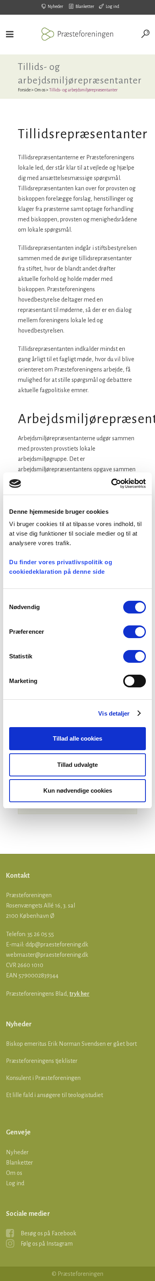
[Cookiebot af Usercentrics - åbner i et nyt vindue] (111, 483)
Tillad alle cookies (77, 738)
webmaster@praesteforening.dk (47, 955)
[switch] (134, 631)
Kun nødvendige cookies (77, 790)
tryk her (79, 994)
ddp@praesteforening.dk (56, 944)
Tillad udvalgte (77, 764)
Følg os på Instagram (47, 1243)
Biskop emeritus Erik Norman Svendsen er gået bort (71, 1044)
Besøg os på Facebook (48, 1233)
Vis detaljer (114, 713)
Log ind (112, 6)
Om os (40, 89)
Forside (24, 89)
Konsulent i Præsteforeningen (43, 1078)
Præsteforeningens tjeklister (42, 1061)
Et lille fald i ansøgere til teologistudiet (54, 1095)
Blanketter (85, 6)
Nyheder (55, 6)
